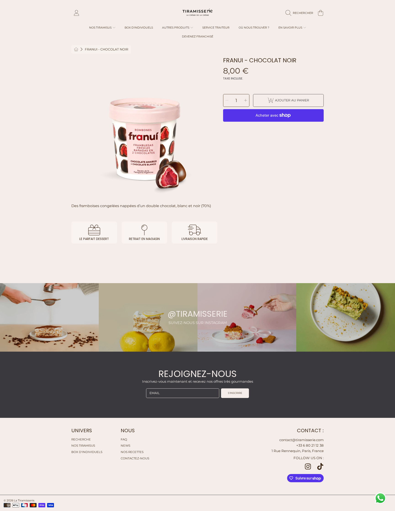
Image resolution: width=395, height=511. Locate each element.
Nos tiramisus (83, 445)
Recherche (81, 439)
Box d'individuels (86, 452)
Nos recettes (132, 452)
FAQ (124, 439)
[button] (300, 13)
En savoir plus (290, 27)
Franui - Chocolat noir (106, 49)
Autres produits (176, 27)
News (125, 445)
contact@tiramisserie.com (301, 440)
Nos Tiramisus (100, 27)
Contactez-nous (135, 458)
